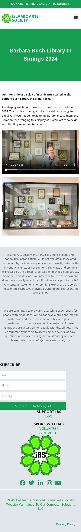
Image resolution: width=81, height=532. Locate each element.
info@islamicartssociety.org (52, 340)
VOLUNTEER (49, 428)
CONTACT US (49, 432)
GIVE (49, 416)
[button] (76, 17)
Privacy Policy (65, 524)
